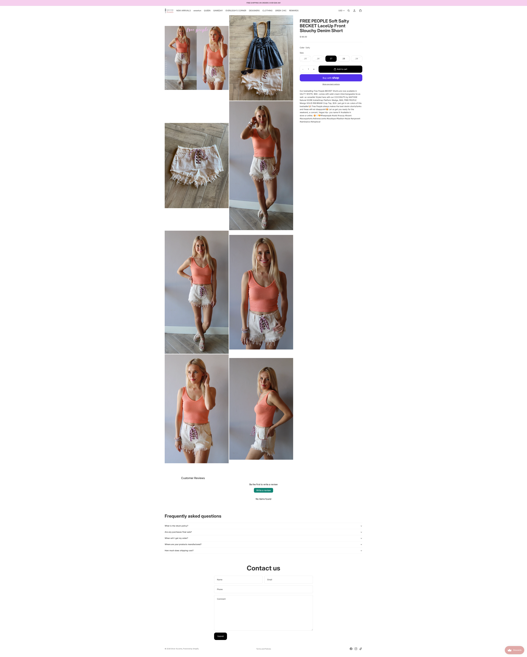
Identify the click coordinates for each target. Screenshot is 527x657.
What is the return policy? (176, 526)
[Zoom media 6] (261, 292)
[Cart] (360, 11)
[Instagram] (356, 648)
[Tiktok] (360, 648)
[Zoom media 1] (197, 57)
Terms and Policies (263, 649)
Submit (220, 636)
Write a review (263, 490)
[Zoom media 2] (261, 57)
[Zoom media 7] (197, 408)
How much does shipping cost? (179, 550)
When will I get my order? (176, 538)
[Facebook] (351, 648)
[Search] (349, 11)
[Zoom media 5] (197, 292)
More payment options (331, 84)
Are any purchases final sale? (178, 532)
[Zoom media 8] (261, 408)
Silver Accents (176, 649)
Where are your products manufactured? (183, 544)
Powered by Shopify (191, 649)
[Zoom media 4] (261, 165)
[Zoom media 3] (197, 165)
